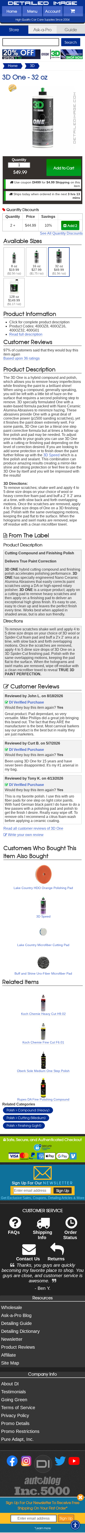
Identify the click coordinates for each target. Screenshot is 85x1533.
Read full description (25, 334)
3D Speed (51, 455)
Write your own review (25, 835)
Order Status (70, 1235)
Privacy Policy (15, 1415)
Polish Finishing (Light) (24, 1125)
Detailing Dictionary (20, 1331)
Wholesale (11, 1307)
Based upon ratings (21, 358)
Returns (56, 1258)
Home (12, 11)
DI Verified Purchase (26, 702)
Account (52, 11)
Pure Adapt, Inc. (17, 1439)
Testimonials (13, 1391)
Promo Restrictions (20, 1431)
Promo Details (15, 1423)
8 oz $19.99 (14, 269)
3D (32, 66)
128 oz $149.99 (14, 300)
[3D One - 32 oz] (43, 86)
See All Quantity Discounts (61, 233)
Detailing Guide (16, 1323)
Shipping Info (42, 1235)
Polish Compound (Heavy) (28, 1110)
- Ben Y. (43, 1288)
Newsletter (11, 1339)
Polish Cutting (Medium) (26, 1117)
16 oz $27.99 (37, 269)
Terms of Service (18, 1407)
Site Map (10, 1362)
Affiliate (8, 1355)
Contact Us (28, 1258)
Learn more (43, 1528)
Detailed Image (42, 3)
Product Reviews (18, 1347)
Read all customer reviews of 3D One (33, 828)
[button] (75, 1525)
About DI (10, 1383)
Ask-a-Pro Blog (16, 1315)
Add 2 (71, 225)
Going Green (14, 1399)
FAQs (14, 1232)
